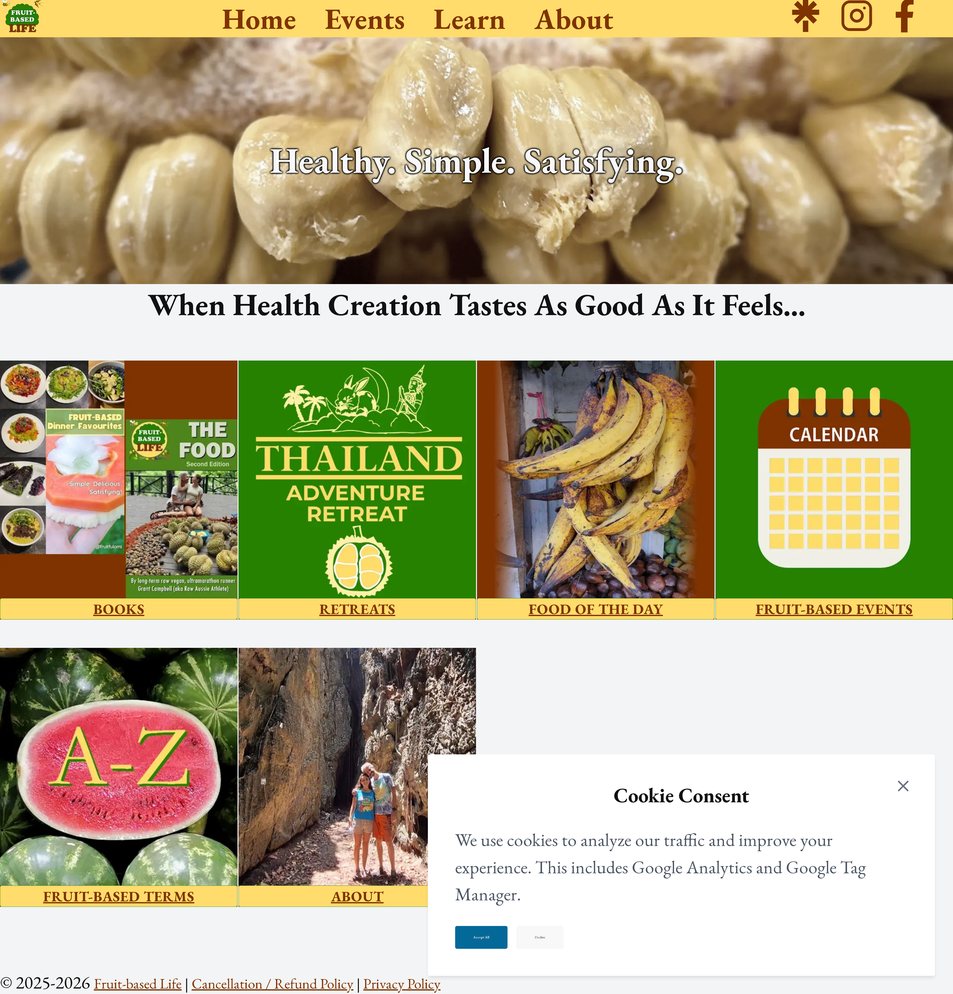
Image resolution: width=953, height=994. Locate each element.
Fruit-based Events (834, 608)
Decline (540, 937)
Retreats (357, 608)
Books (118, 608)
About (357, 896)
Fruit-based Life (138, 983)
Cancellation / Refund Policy (272, 983)
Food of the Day (596, 608)
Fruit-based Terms (118, 896)
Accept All (481, 937)
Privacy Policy (402, 983)
